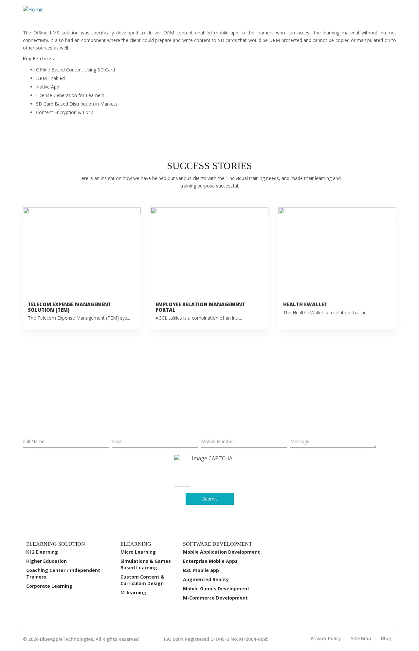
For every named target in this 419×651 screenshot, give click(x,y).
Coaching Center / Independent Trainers (63, 573)
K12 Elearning (42, 552)
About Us (326, 14)
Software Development (192, 14)
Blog (386, 638)
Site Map (361, 638)
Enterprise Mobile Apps (210, 561)
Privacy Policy (326, 638)
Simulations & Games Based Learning (145, 564)
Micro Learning (138, 552)
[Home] (35, 9)
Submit (209, 499)
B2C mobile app (201, 570)
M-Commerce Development (215, 598)
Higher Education (46, 561)
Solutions (247, 14)
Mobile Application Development (221, 552)
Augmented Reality (206, 579)
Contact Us (368, 15)
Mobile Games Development (216, 588)
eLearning (137, 14)
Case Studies (289, 14)
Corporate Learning (49, 586)
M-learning (133, 592)
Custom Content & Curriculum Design (142, 580)
